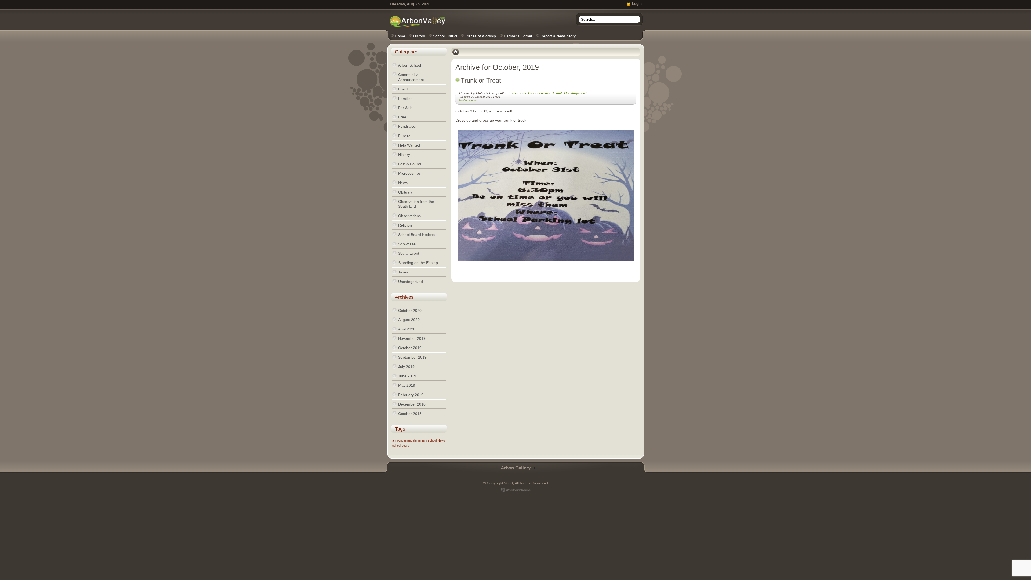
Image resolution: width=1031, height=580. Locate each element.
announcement (402, 440)
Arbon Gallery (516, 467)
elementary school (425, 440)
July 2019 (406, 366)
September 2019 (412, 357)
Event (557, 93)
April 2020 (406, 329)
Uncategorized (575, 93)
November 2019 (412, 338)
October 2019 (410, 348)
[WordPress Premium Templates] (516, 490)
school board (400, 445)
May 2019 (406, 385)
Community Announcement (530, 93)
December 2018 (412, 404)
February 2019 (410, 395)
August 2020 (409, 320)
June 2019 (407, 376)
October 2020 (410, 310)
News (441, 440)
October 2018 (410, 413)
